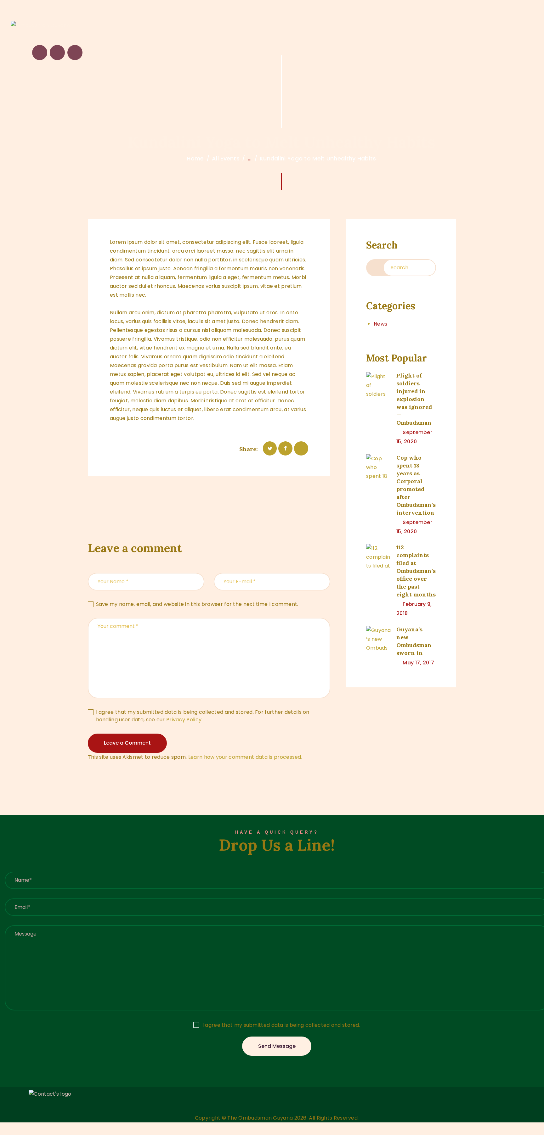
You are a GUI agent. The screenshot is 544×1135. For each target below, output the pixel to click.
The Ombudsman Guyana (260, 1117)
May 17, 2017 (418, 662)
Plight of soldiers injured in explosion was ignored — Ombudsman (414, 399)
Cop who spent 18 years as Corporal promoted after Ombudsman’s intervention (416, 485)
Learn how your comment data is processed (244, 757)
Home (195, 158)
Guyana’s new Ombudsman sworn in (414, 641)
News (380, 323)
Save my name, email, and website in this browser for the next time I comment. (197, 604)
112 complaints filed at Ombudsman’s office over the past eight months (416, 571)
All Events (226, 158)
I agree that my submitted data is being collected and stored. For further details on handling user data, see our (202, 715)
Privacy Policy (183, 719)
